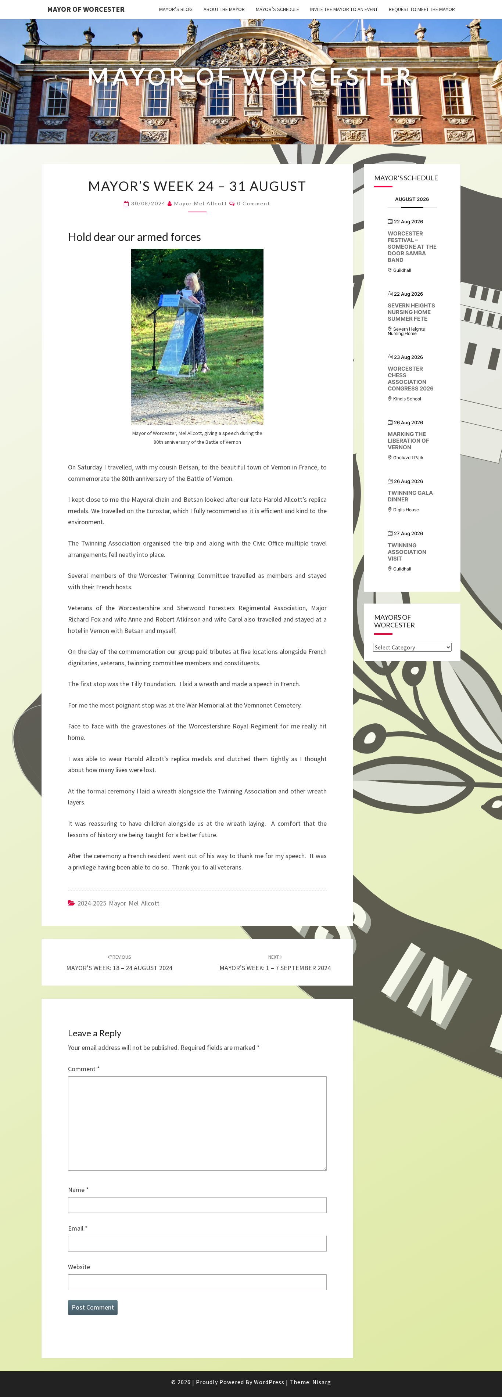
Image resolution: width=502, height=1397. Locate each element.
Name (78, 1189)
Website (79, 1267)
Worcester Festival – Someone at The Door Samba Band (412, 246)
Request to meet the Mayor (422, 9)
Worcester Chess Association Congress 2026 (411, 378)
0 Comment (253, 203)
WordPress (269, 1382)
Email (78, 1228)
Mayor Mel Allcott (200, 203)
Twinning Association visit (407, 552)
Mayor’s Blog (176, 9)
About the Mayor (224, 9)
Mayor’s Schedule (277, 9)
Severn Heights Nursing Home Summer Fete (411, 312)
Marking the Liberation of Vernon (408, 441)
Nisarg (321, 1382)
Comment (84, 1069)
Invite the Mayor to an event (344, 9)
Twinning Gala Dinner (410, 496)
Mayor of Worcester (86, 9)
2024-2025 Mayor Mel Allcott (118, 903)
